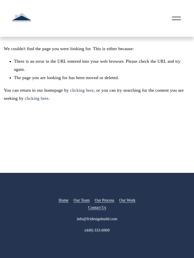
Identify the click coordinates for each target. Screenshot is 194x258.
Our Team (82, 200)
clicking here (82, 90)
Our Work (127, 200)
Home (63, 200)
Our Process (104, 200)
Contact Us (97, 207)
